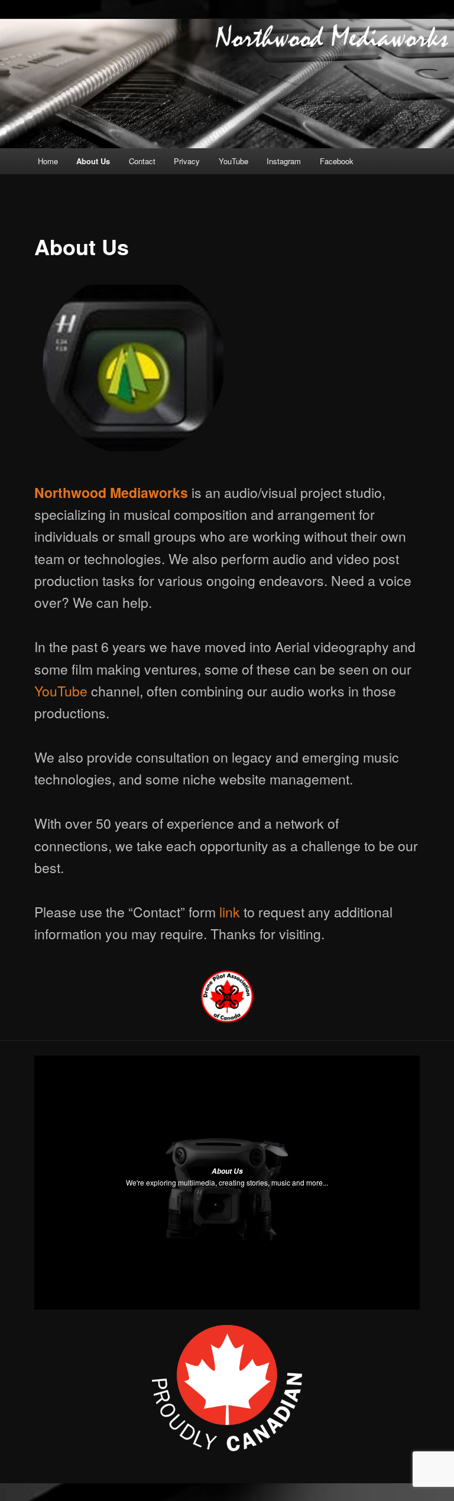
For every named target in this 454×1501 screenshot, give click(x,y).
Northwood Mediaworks (111, 492)
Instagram (284, 161)
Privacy (187, 161)
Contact (142, 161)
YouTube (233, 161)
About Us (93, 161)
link (229, 912)
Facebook (337, 161)
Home (48, 161)
